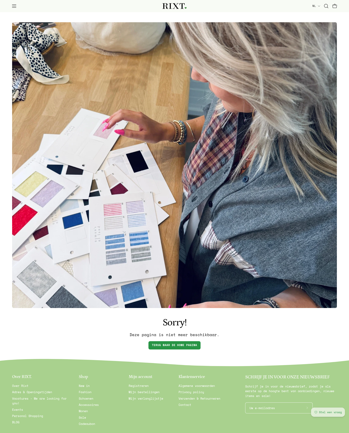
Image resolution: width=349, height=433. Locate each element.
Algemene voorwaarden (197, 385)
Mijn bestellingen (144, 392)
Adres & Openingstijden (32, 392)
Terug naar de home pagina (174, 345)
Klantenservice (192, 376)
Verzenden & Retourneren (199, 398)
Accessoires (89, 404)
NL (314, 6)
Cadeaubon (87, 423)
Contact (185, 404)
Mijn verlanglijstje (146, 398)
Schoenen (86, 398)
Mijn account (140, 376)
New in (84, 385)
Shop (83, 376)
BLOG (15, 422)
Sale (82, 417)
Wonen (83, 411)
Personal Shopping (27, 416)
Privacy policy (191, 392)
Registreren (139, 385)
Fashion (85, 392)
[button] (326, 6)
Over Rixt (20, 385)
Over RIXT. (22, 376)
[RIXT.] (174, 6)
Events (17, 409)
